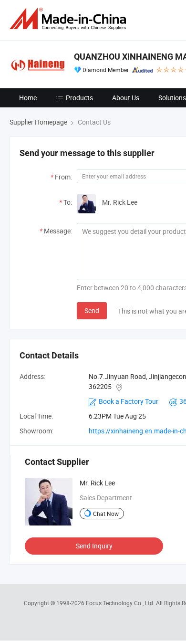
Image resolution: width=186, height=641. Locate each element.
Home (28, 97)
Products (79, 97)
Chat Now (106, 513)
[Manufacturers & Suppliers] (70, 19)
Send (91, 310)
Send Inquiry (94, 545)
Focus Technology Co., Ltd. (121, 603)
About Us (125, 97)
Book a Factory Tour (128, 401)
